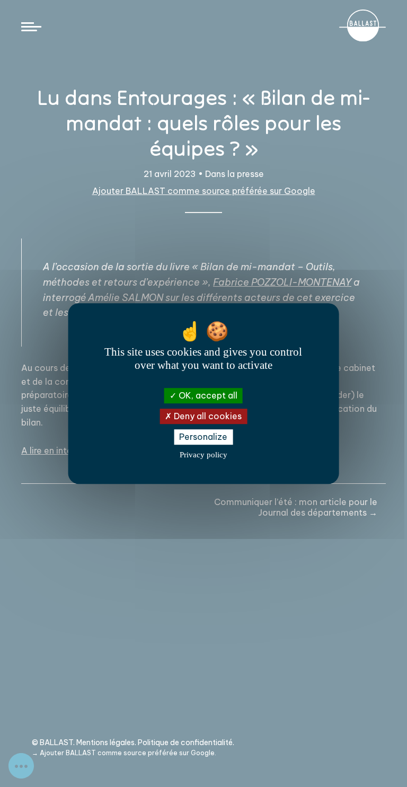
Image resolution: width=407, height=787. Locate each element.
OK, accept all (206, 395)
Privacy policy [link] (203, 454)
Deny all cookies (207, 416)
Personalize (203, 436)
